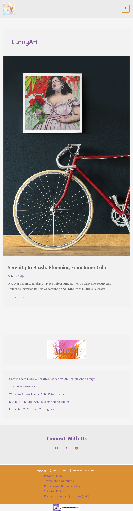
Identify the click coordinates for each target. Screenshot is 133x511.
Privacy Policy (53, 475)
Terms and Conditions (59, 480)
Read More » (16, 298)
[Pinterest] (76, 448)
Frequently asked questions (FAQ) (66, 496)
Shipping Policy (54, 491)
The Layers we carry (23, 386)
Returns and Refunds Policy (62, 486)
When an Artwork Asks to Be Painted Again (37, 394)
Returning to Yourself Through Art (32, 409)
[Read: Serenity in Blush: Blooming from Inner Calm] (66, 155)
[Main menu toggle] (126, 8)
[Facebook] (56, 448)
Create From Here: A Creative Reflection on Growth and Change (52, 379)
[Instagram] (66, 448)
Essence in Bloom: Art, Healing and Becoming (39, 401)
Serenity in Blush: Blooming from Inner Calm (58, 267)
